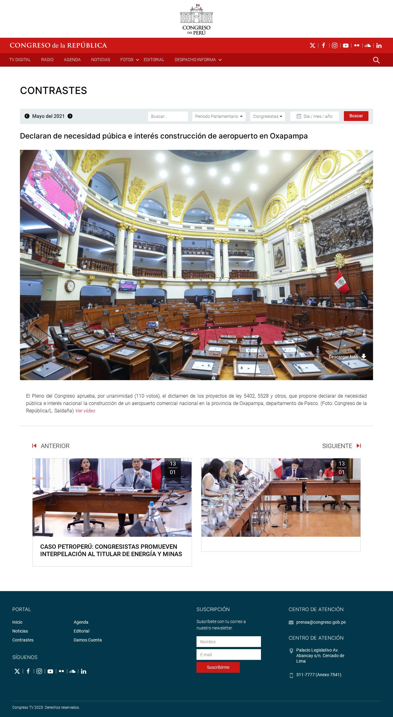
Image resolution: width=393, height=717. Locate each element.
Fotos (126, 59)
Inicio (17, 622)
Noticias (100, 59)
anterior (54, 446)
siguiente (338, 446)
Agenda (72, 59)
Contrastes (22, 639)
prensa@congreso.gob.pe (321, 622)
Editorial (154, 59)
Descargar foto (343, 356)
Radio (47, 59)
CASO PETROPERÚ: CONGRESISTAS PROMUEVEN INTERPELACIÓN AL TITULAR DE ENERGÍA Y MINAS (111, 550)
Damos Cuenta (88, 639)
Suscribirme (218, 667)
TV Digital (20, 59)
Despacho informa (195, 59)
